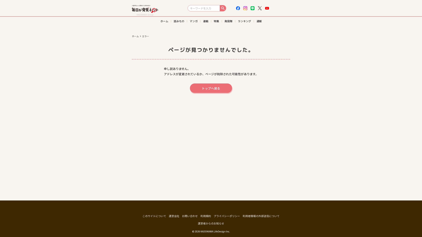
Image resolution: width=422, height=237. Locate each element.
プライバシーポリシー (227, 216)
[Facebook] (238, 8)
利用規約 (205, 216)
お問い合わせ (190, 216)
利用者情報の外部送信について (261, 216)
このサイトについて (154, 216)
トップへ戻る (211, 88)
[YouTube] (267, 8)
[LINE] (253, 8)
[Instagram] (245, 8)
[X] (260, 8)
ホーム (135, 36)
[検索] (223, 8)
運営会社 (174, 216)
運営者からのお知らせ (211, 223)
